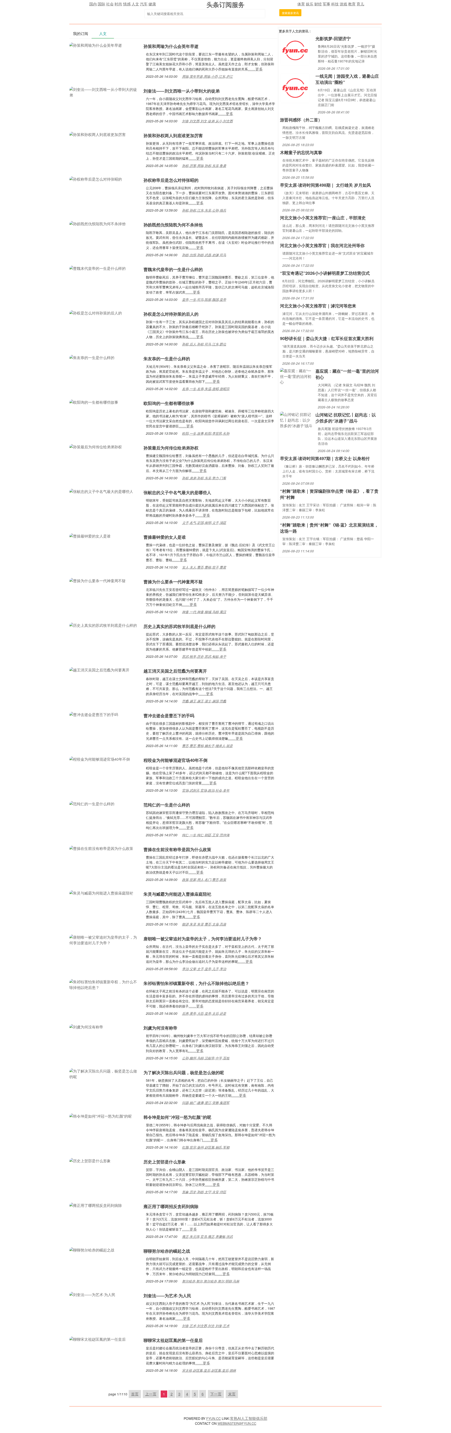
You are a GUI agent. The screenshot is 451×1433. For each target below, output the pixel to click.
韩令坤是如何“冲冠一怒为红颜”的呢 (177, 1117)
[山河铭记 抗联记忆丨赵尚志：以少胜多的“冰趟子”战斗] (296, 419)
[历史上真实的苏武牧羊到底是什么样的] (103, 624)
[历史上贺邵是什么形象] (90, 1160)
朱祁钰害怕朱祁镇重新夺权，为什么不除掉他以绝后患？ (196, 983)
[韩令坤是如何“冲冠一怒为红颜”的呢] (100, 1115)
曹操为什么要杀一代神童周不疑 (173, 582)
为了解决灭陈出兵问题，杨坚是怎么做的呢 (184, 1072)
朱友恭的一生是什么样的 (167, 359)
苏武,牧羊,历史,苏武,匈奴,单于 (204, 656)
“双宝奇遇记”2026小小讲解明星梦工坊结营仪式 (325, 273)
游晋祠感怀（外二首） (301, 120)
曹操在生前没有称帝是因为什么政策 (177, 849)
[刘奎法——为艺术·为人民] (92, 1294)
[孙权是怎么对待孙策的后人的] (95, 312)
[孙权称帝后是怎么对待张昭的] (95, 178)
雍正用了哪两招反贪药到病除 (171, 1206)
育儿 (360, 4)
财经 (318, 4)
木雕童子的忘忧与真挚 (301, 152)
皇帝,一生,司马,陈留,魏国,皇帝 (204, 299)
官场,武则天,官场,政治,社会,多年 (205, 790)
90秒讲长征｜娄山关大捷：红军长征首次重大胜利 (326, 338)
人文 (135, 4)
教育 (352, 4)
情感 (127, 4)
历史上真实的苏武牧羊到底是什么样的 (179, 626)
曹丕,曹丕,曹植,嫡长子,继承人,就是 (207, 745)
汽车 (144, 4)
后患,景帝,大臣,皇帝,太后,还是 (204, 1013)
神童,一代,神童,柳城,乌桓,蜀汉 (204, 611)
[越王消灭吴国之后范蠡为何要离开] (99, 669)
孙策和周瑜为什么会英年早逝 (171, 46)
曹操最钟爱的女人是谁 (165, 537)
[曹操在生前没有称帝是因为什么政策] (101, 848)
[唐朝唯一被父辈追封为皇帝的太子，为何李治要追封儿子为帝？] (104, 939)
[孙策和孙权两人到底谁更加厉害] (97, 134)
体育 (301, 4)
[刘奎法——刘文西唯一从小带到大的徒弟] (104, 91)
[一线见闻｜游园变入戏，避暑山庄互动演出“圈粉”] (295, 87)
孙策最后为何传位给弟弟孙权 (171, 448)
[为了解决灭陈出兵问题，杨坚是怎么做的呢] (104, 1073)
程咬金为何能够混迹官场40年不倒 (175, 760)
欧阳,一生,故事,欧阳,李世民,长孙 (205, 433)
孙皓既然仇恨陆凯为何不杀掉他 (173, 225)
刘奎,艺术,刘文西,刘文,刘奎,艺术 (205, 1325)
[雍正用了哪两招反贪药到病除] (95, 1205)
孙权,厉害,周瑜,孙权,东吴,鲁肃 (204, 165)
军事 (326, 4)
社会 (110, 4)
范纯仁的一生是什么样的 (167, 805)
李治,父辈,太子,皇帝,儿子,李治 (204, 968)
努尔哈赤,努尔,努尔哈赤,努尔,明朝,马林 (210, 1281)
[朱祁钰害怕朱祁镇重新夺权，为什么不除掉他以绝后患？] (104, 984)
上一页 (150, 1394)
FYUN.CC (213, 1418)
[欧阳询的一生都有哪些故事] (93, 401)
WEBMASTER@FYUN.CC (237, 1423)
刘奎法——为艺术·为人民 (167, 1296)
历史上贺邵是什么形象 (165, 1162)
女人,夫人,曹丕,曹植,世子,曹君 (204, 567)
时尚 (118, 4)
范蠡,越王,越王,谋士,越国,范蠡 (204, 701)
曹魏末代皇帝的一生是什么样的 (173, 269)
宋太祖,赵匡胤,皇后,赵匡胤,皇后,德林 (209, 1370)
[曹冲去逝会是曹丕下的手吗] (93, 714)
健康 (152, 4)
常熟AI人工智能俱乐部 (248, 1418)
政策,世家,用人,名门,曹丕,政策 (204, 879)
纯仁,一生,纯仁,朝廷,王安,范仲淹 (205, 835)
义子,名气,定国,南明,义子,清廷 (204, 522)
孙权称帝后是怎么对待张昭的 (171, 180)
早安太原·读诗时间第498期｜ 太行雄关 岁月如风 (325, 185)
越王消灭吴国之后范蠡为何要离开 (175, 671)
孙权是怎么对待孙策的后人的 (171, 314)
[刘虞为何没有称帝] (86, 1026)
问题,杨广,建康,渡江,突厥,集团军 (205, 1102)
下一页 (216, 1394)
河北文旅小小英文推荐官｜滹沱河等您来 (318, 306)
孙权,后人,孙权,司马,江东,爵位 (204, 344)
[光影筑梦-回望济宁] (295, 50)
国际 (101, 4)
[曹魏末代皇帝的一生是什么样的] (97, 268)
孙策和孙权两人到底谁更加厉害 (173, 135)
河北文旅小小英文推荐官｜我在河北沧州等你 (322, 245)
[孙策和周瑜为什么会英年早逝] (95, 44)
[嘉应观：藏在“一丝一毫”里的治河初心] (296, 376)
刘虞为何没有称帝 (160, 1028)
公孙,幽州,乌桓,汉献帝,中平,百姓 (205, 1058)
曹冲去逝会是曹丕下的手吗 (169, 716)
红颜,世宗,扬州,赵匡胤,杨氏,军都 (205, 1147)
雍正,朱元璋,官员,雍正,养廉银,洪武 (207, 1236)
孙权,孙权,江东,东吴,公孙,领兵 (204, 210)
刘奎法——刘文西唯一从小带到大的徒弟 (182, 91)
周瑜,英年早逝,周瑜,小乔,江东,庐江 (207, 76)
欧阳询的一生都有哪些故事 (169, 403)
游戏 (343, 4)
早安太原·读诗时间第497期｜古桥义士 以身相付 (325, 458)
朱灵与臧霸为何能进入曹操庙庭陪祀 (177, 894)
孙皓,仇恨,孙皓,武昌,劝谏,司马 (204, 254)
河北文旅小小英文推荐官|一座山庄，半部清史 (323, 218)
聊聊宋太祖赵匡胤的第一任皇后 (173, 1340)
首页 (135, 1394)
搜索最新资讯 (290, 13)
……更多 (255, 69)
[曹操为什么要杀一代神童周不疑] (97, 580)
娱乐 (309, 4)
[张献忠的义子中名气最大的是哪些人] (101, 491)
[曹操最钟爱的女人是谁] (90, 535)
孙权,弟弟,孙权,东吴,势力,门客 (204, 478)
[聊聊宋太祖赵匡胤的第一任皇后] (97, 1338)
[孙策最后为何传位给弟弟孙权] (95, 446)
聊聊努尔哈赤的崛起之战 (167, 1251)
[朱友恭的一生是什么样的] (91, 357)
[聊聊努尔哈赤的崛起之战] (91, 1249)
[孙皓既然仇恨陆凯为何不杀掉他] (97, 223)
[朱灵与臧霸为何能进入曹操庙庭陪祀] (101, 892)
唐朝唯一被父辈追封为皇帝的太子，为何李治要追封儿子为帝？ (203, 939)
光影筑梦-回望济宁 (333, 38)
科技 (335, 4)
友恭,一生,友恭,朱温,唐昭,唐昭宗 (205, 388)
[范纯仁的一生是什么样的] (91, 803)
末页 (232, 1394)
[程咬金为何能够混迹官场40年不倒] (99, 758)
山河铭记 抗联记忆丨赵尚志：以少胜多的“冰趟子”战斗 (345, 418)
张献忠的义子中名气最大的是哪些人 (177, 492)
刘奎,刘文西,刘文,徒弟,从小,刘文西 (207, 121)
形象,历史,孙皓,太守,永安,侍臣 (204, 1191)
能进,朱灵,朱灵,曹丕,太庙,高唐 (204, 924)
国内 (93, 4)
